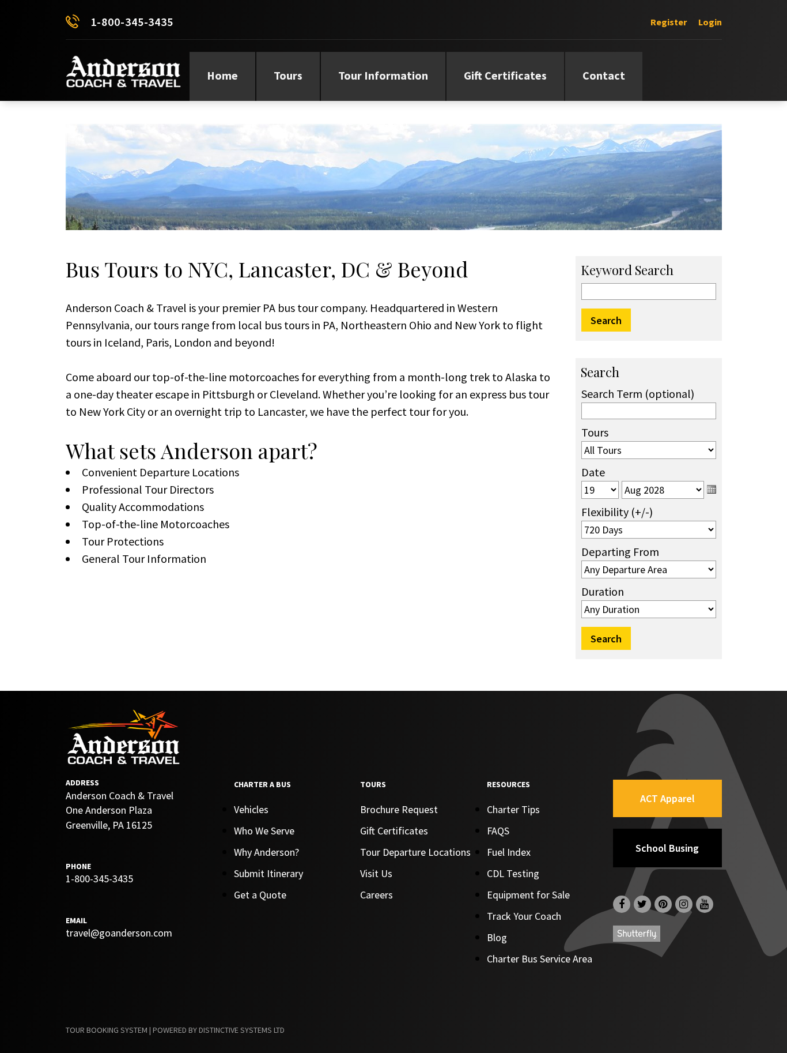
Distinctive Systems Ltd (242, 1030)
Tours (288, 75)
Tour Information (383, 75)
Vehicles (251, 809)
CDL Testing (513, 873)
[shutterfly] (636, 935)
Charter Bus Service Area (539, 958)
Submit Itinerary (268, 873)
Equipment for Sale (528, 894)
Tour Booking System (106, 1030)
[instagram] (684, 904)
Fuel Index (509, 852)
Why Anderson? (266, 852)
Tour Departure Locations (415, 852)
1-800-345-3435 (132, 21)
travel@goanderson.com (119, 932)
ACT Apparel (667, 798)
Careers (376, 894)
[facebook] (621, 904)
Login (710, 22)
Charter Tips (513, 809)
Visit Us (376, 873)
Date (593, 472)
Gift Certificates (505, 75)
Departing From (620, 551)
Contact (603, 75)
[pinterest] (663, 904)
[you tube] (704, 904)
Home (222, 75)
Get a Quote (260, 894)
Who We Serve (264, 830)
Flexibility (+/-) (617, 512)
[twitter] (642, 904)
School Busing (667, 848)
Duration (602, 591)
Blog (497, 937)
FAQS (498, 830)
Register (668, 22)
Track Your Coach (524, 916)
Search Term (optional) (637, 393)
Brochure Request (399, 809)
